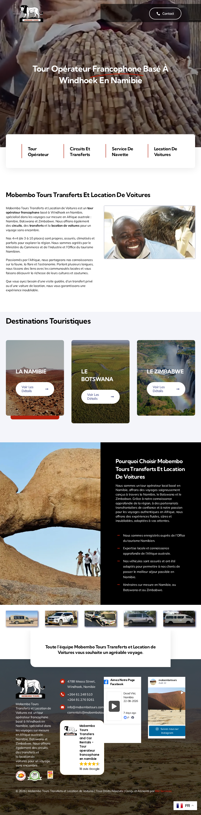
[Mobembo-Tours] (31, 6)
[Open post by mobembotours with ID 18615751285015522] (166, 706)
